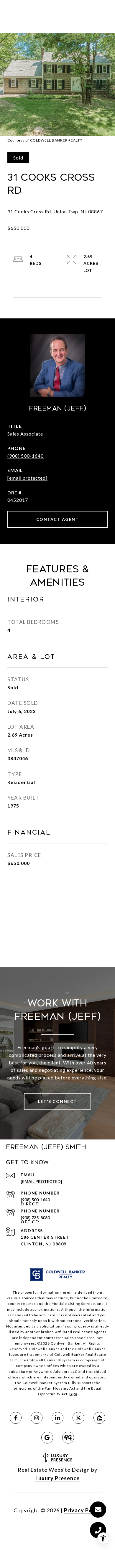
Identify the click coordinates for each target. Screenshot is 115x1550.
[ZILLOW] (99, 1418)
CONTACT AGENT (57, 519)
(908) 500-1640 (25, 455)
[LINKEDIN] (57, 1418)
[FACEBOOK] (16, 1418)
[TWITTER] (78, 1418)
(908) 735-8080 (35, 1217)
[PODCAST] (68, 1437)
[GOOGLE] (47, 1437)
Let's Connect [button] (57, 1101)
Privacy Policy (83, 1510)
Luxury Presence (57, 1478)
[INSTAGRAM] (36, 1418)
